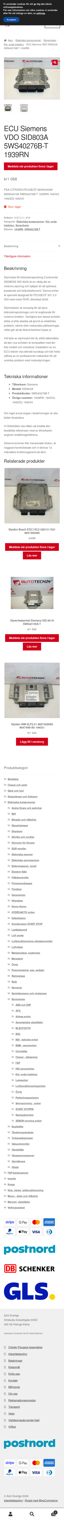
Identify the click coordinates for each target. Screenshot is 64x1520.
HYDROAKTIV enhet (23, 912)
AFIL (18, 1010)
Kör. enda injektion (14, 44)
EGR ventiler (19, 848)
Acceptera (11, 19)
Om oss (13, 1394)
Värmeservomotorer (23, 1155)
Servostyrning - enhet (28, 1103)
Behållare (13, 779)
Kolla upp (14, 1374)
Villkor (12, 1427)
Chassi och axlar (17, 785)
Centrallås (21, 1051)
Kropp (11, 1184)
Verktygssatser (16, 1207)
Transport (14, 1407)
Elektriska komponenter (28, 40)
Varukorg (49, 1511)
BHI (14, 813)
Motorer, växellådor (19, 1202)
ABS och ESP (23, 1004)
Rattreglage (18, 976)
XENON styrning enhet (29, 1120)
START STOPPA (25, 1109)
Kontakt (13, 1380)
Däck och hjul (16, 790)
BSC (18, 1034)
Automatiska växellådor (29, 1022)
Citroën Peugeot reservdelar (25, 1347)
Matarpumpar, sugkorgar (26, 952)
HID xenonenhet (25, 1068)
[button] (55, 62)
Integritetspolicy (17, 1354)
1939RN (18, 229)
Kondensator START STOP (27, 924)
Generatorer (18, 895)
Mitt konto (14, 1387)
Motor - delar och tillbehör (23, 1196)
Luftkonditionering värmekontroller (32, 941)
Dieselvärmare (20, 825)
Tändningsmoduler (23, 1132)
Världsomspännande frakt (23, 1420)
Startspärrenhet (25, 1115)
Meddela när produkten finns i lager (31, 166)
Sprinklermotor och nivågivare (29, 993)
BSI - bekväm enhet (27, 1039)
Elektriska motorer (22, 854)
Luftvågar (17, 947)
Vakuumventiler (21, 1143)
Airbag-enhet (23, 1016)
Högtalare (17, 900)
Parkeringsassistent (27, 1097)
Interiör (12, 1178)
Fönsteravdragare (22, 883)
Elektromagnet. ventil (24, 866)
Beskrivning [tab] (11, 246)
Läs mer (32, 555)
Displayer (17, 831)
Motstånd (17, 958)
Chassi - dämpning (27, 1057)
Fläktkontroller (20, 877)
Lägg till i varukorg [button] (32, 742)
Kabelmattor (19, 918)
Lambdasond (19, 929)
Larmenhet (22, 1080)
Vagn (11, 1413)
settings (40, 13)
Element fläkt (19, 871)
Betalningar (15, 1361)
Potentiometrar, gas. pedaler (28, 970)
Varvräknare (18, 1161)
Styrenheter (50, 40)
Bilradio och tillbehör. (24, 819)
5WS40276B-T (32, 229)
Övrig (15, 964)
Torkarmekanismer (22, 1138)
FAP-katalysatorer (18, 1172)
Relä (14, 981)
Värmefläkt (18, 1149)
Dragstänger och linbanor (23, 796)
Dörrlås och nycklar (23, 837)
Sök (32, 1514)
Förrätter (17, 889)
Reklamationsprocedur (22, 1400)
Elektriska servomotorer (25, 860)
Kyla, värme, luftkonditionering (26, 1190)
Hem (10, 40)
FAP (18, 1063)
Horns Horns (19, 906)
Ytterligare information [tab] (17, 256)
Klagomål (14, 1367)
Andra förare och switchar (27, 808)
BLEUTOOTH (23, 1028)
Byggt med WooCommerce (41, 1500)
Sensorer (17, 987)
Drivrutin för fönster (23, 842)
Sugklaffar (17, 1126)
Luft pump (18, 935)
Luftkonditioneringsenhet (31, 1086)
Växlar (15, 1167)
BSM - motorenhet (26, 1045)
